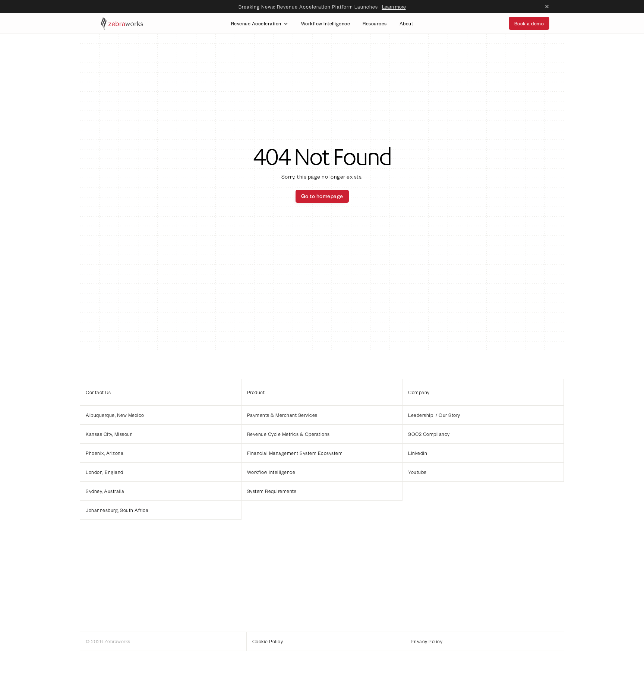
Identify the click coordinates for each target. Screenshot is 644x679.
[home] (123, 23)
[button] (161, 414)
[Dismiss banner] (547, 6)
